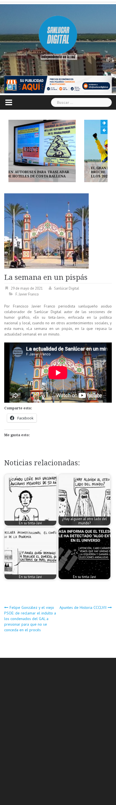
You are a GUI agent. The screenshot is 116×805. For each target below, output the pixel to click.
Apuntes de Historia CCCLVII (82, 607)
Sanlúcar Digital (66, 288)
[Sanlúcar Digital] (58, 35)
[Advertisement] (58, 732)
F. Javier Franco (27, 294)
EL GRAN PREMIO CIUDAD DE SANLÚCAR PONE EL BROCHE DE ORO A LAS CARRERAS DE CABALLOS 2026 (64, 172)
